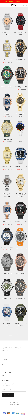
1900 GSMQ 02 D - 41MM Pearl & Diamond (7, 195)
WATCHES (4, 359)
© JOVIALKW (14, 402)
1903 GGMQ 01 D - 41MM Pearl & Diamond (21, 195)
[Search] (23, 5)
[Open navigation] (2, 5)
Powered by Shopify (14, 404)
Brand (3, 367)
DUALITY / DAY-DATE (7, 86)
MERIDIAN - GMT (21, 59)
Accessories (5, 362)
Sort (13, 8)
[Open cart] (26, 5)
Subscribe (7, 394)
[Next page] (17, 334)
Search (3, 375)
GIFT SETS (4, 364)
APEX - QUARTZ (7, 139)
